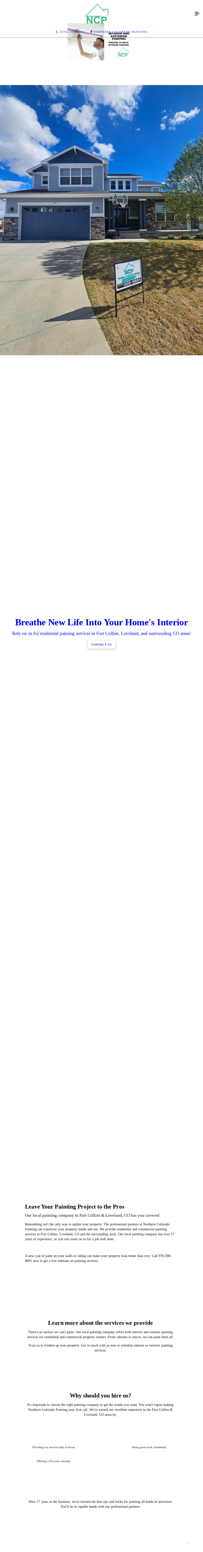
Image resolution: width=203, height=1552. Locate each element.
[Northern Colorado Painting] (96, 14)
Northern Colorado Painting (121, 31)
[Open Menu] (197, 13)
